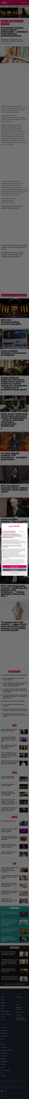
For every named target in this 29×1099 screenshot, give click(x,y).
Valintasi (22, 531)
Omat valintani (14, 569)
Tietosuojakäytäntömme (14, 573)
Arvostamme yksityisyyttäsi (8, 531)
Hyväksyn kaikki (14, 566)
